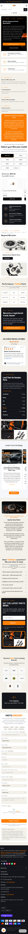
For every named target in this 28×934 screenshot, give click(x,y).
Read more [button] (8, 358)
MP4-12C (7, 155)
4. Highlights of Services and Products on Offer (14, 581)
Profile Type (4, 789)
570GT (20, 159)
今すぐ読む (11, 484)
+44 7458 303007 (10, 882)
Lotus (12, 852)
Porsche (21, 852)
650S (7, 168)
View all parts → (8, 176)
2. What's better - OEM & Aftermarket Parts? (14, 575)
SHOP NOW (7, 258)
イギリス (6, 910)
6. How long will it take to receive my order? (14, 588)
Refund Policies (17, 928)
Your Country (4, 783)
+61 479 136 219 (10, 894)
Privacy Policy (9, 928)
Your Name (4, 757)
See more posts (14, 492)
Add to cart (12, 198)
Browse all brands (14, 47)
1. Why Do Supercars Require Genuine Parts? (14, 572)
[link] (14, 363)
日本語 (3, 907)
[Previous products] (3, 190)
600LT (7, 164)
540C (20, 155)
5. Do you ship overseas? (14, 585)
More (16, 168)
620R (20, 164)
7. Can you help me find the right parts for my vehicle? (14, 592)
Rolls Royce (4, 853)
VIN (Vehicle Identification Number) (13, 732)
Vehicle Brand (5, 738)
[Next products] (25, 190)
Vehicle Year (7, 751)
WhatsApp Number (6, 776)
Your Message (4, 795)
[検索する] (25, 9)
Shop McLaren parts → (14, 44)
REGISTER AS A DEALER (14, 328)
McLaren (16, 852)
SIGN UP (14, 623)
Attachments (5, 805)
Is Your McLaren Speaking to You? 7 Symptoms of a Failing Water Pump (11, 469)
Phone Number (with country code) (9, 769)
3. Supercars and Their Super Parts (14, 578)
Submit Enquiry (14, 821)
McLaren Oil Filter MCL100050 (9, 190)
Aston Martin (23, 850)
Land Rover (7, 852)
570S (7, 159)
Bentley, (3, 852)
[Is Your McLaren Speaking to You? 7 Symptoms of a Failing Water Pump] (12, 457)
